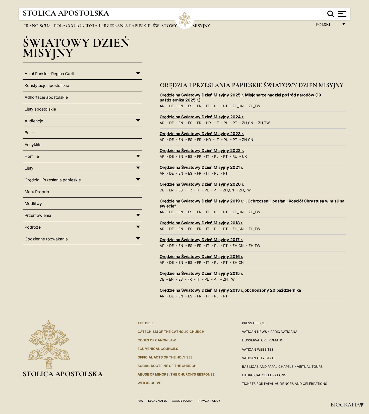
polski (327, 26)
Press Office (253, 323)
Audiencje (34, 120)
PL (216, 106)
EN (180, 106)
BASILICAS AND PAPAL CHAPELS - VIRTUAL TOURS (282, 367)
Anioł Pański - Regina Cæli (49, 73)
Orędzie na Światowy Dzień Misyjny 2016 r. (201, 256)
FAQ (140, 400)
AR (162, 106)
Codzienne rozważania (46, 238)
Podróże (33, 227)
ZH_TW (254, 106)
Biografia (349, 404)
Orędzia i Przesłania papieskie (114, 25)
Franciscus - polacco (49, 25)
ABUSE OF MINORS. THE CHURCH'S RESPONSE (176, 374)
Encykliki (33, 144)
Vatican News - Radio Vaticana (269, 332)
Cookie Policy (182, 400)
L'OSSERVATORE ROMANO (262, 340)
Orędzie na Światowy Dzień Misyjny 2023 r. (202, 133)
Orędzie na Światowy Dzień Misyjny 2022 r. (202, 150)
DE (171, 106)
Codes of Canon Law (157, 340)
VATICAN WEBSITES (257, 349)
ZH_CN (238, 106)
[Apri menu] (341, 14)
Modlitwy (33, 203)
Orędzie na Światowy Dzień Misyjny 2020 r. (202, 184)
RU (234, 156)
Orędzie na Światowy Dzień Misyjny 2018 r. (201, 222)
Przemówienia (38, 215)
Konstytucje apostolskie (47, 85)
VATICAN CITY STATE (258, 358)
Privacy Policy (209, 400)
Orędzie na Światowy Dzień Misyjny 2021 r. (201, 167)
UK (244, 156)
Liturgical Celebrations (264, 375)
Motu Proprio (37, 191)
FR (199, 106)
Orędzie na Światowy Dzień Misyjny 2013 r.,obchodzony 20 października (230, 290)
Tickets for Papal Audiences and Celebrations (284, 384)
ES (190, 106)
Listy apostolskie (40, 109)
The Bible (146, 323)
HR (208, 123)
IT (207, 106)
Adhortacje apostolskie (46, 97)
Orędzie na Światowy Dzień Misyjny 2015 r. (201, 273)
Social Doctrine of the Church (167, 366)
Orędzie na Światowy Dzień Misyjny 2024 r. (202, 116)
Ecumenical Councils (158, 349)
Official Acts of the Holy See (165, 357)
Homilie (32, 156)
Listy (29, 168)
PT (225, 106)
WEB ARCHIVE (149, 383)
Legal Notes (157, 400)
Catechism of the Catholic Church (171, 332)
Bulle (29, 132)
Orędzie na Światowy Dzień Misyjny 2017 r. (201, 239)
